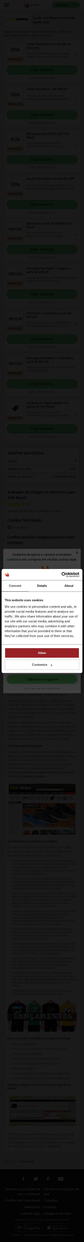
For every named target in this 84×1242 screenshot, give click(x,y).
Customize (39, 664)
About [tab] (68, 585)
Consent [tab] (15, 585)
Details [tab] (42, 585)
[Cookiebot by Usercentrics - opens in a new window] (61, 574)
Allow (42, 653)
